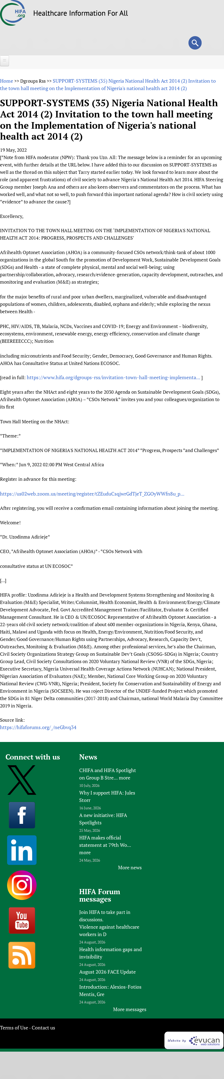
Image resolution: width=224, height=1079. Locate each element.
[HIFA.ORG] (13, 24)
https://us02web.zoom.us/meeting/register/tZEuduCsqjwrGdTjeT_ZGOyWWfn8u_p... (92, 493)
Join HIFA (89, 912)
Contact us (43, 1027)
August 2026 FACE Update (107, 971)
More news (130, 867)
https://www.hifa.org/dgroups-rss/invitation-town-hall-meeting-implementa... (113, 377)
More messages (129, 1009)
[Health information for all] (81, 14)
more (124, 777)
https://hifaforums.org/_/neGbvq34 (38, 727)
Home (6, 80)
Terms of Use (14, 1027)
